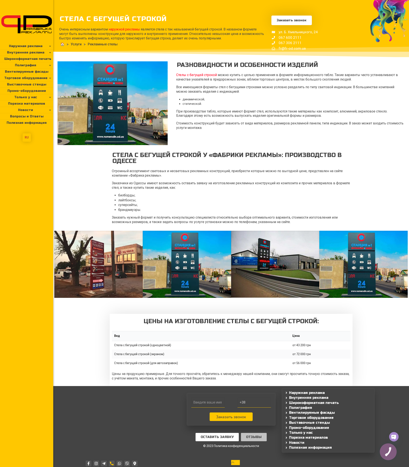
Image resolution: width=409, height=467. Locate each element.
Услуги (76, 44)
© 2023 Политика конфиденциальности (231, 446)
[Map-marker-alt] (135, 463)
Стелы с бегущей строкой (196, 75)
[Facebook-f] (88, 463)
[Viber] (127, 463)
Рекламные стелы (103, 44)
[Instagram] (96, 463)
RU (27, 137)
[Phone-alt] (112, 463)
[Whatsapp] (119, 463)
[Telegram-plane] (104, 463)
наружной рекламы (124, 29)
